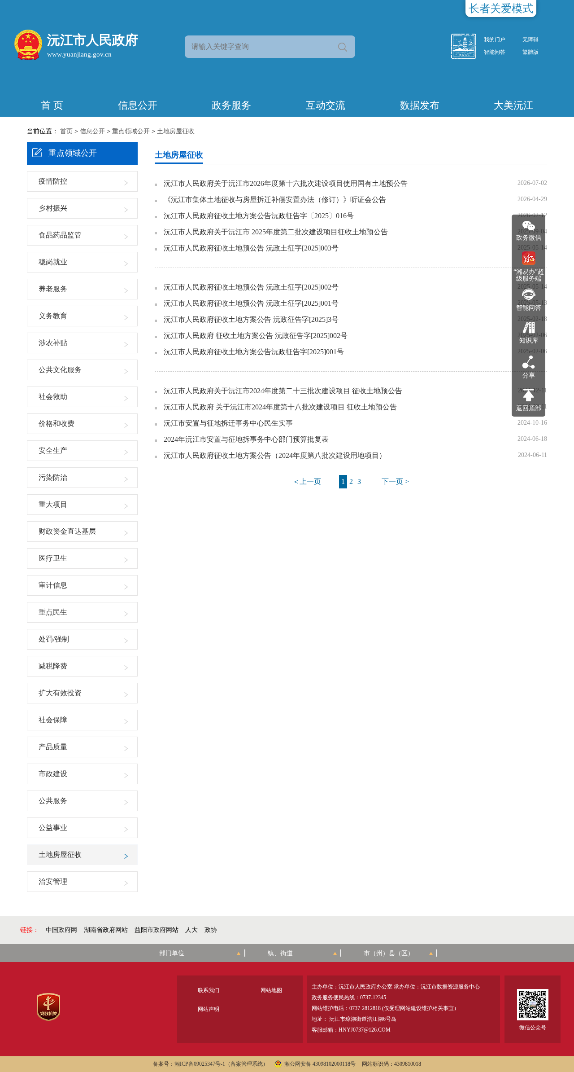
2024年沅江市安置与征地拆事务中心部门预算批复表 (246, 439)
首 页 (52, 105)
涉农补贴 (53, 343)
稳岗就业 (53, 262)
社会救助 (53, 396)
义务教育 (53, 316)
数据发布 (419, 105)
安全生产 (53, 450)
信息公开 (137, 105)
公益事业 (53, 827)
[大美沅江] (469, 46)
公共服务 (53, 800)
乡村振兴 (53, 208)
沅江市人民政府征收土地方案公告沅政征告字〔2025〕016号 (259, 216)
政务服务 (231, 105)
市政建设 (53, 774)
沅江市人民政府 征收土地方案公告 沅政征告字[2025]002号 (256, 335)
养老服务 (53, 289)
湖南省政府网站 (106, 930)
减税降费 (53, 666)
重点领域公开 (131, 131)
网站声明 (208, 1009)
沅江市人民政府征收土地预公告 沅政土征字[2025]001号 (251, 303)
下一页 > (395, 481)
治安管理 (53, 881)
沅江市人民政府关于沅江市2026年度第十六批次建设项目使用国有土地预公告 (286, 183)
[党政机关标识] (48, 1007)
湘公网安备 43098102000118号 (320, 1064)
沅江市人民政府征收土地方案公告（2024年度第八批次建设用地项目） (275, 455)
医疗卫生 (53, 558)
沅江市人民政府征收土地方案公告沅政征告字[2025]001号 (254, 352)
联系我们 (208, 990)
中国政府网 (61, 930)
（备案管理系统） (246, 1064)
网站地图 (271, 990)
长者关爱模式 (501, 8)
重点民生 (53, 612)
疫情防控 (53, 181)
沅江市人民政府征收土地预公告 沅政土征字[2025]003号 (251, 248)
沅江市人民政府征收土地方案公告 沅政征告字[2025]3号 (251, 319)
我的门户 (494, 39)
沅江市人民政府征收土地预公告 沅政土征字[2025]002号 (251, 287)
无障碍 (530, 39)
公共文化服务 (60, 369)
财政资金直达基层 (67, 531)
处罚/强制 (54, 639)
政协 (210, 930)
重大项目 (53, 504)
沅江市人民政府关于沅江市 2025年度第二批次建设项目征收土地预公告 (276, 232)
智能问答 (494, 52)
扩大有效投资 (60, 693)
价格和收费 (56, 423)
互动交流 (325, 105)
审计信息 (53, 585)
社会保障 (53, 720)
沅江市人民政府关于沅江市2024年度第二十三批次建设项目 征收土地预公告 (283, 391)
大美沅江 (513, 105)
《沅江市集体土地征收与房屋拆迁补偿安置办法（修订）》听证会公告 (275, 199)
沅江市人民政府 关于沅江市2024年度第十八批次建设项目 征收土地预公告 (280, 407)
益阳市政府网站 (156, 930)
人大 (191, 930)
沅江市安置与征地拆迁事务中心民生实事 (228, 423)
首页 (66, 131)
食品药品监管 (60, 235)
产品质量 (53, 747)
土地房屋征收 (176, 131)
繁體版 (530, 52)
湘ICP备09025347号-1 (199, 1064)
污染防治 (53, 477)
